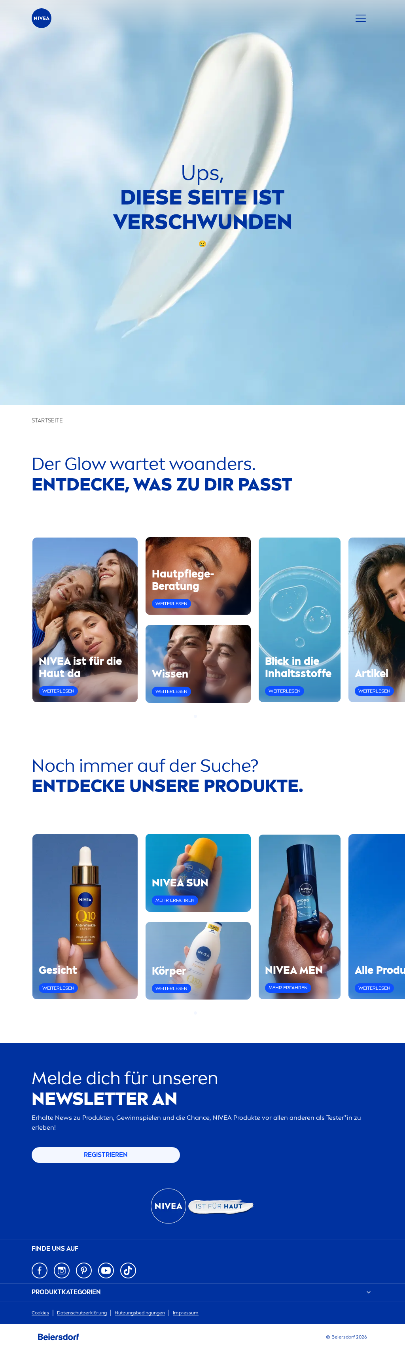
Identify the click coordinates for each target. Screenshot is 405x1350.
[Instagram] (62, 1270)
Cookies (40, 1313)
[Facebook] (39, 1270)
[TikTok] (128, 1270)
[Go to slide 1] (195, 716)
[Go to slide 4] (209, 716)
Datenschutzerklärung (82, 1313)
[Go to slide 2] (200, 716)
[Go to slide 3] (204, 716)
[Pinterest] (84, 1270)
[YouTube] (106, 1270)
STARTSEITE (47, 420)
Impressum (186, 1313)
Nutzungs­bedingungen (140, 1313)
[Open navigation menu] (360, 18)
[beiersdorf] (58, 1337)
